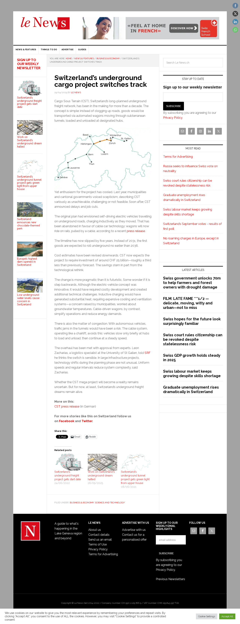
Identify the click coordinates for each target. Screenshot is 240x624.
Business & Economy (82, 502)
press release (136, 231)
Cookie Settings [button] (206, 616)
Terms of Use (97, 544)
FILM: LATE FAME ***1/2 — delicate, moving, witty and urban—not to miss (187, 303)
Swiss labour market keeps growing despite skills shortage (192, 373)
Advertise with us (134, 530)
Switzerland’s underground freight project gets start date (67, 475)
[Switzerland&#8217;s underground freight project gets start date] (69, 462)
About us (94, 530)
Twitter (87, 421)
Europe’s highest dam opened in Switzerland (27, 262)
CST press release (66, 406)
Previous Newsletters (170, 579)
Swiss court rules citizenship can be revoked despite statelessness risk (192, 339)
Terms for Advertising (178, 156)
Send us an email (100, 539)
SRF (147, 353)
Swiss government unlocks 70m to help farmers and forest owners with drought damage (192, 282)
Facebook (66, 421)
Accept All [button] (227, 616)
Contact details (99, 534)
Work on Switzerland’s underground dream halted (101, 475)
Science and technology (110, 502)
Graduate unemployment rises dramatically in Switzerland (191, 389)
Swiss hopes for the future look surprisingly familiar (192, 321)
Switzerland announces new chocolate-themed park (28, 224)
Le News (45, 25)
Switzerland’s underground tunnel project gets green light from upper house (29, 183)
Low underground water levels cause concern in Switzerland (28, 299)
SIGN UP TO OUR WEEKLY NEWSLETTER (28, 64)
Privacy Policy (172, 117)
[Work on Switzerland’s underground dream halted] (102, 462)
